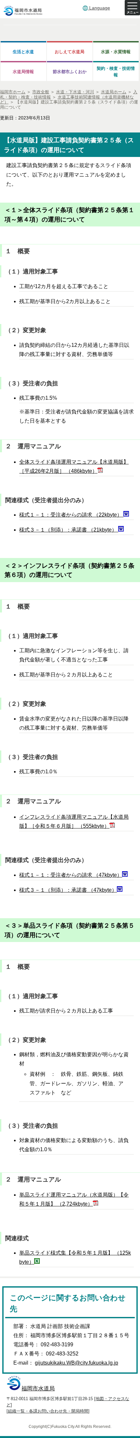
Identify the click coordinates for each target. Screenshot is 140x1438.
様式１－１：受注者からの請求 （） (71, 515)
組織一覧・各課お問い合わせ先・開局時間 (48, 1411)
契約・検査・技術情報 (116, 71)
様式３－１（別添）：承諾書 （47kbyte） (68, 890)
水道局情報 (23, 71)
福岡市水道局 (38, 1388)
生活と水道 (23, 51)
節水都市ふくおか (70, 71)
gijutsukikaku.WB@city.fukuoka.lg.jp (76, 1363)
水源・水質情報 (116, 51)
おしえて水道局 (69, 51)
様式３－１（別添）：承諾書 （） (68, 530)
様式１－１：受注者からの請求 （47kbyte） (70, 875)
